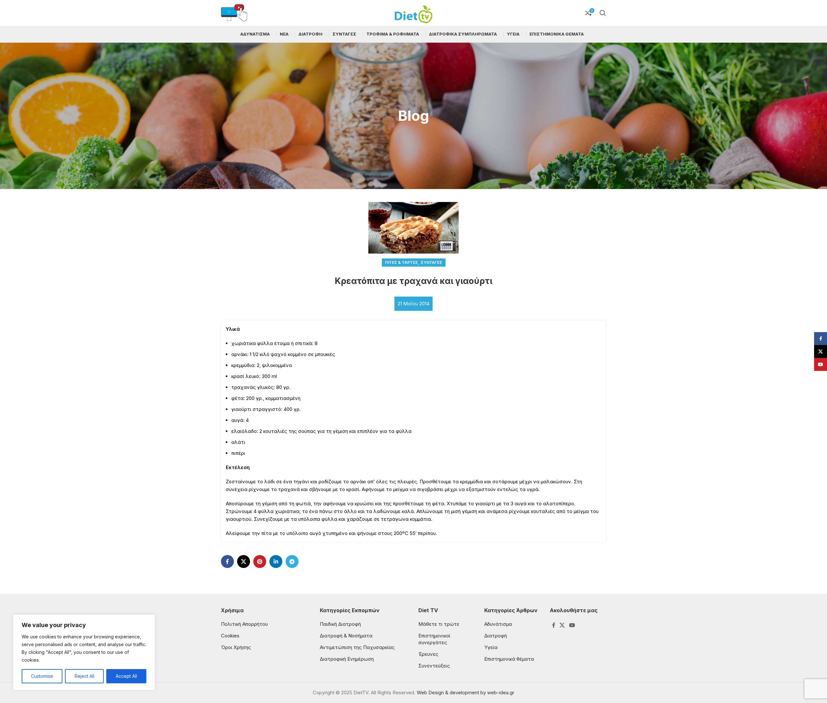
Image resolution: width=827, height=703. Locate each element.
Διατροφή (495, 636)
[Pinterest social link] (259, 561)
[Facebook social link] (227, 561)
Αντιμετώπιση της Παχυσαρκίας (357, 647)
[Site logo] (413, 12)
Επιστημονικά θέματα (509, 659)
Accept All (126, 676)
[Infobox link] (234, 13)
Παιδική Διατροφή (340, 624)
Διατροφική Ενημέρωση (347, 659)
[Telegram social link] (292, 561)
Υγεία (490, 647)
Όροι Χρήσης (236, 647)
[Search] (602, 12)
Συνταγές (431, 262)
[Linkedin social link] (275, 561)
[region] (84, 652)
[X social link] (243, 561)
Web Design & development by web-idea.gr (465, 692)
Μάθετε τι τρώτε (438, 624)
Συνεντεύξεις (434, 666)
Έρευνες (428, 654)
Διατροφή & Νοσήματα (346, 636)
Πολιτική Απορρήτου (244, 624)
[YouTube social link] (572, 625)
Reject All (84, 676)
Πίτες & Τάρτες (401, 262)
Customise (42, 676)
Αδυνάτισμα (498, 624)
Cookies (230, 636)
